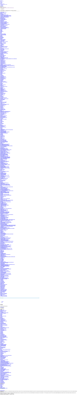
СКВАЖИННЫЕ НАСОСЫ (3, 247)
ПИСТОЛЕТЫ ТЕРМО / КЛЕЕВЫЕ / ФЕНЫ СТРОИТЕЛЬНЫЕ (7, 219)
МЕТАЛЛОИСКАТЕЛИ (3, 202)
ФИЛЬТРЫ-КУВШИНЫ (3, 132)
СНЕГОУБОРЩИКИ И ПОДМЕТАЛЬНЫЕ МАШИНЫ (6, 242)
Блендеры (1, 35)
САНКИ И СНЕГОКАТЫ (3, 205)
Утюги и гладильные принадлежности (4, 48)
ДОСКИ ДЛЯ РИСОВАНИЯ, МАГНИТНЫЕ (5, 157)
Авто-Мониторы (2, 175)
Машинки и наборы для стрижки (4, 41)
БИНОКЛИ (1, 252)
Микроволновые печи (2, 39)
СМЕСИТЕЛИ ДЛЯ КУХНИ (3, 188)
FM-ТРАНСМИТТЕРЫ (3, 176)
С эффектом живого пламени (3, 295)
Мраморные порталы (2, 286)
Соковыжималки (2, 50)
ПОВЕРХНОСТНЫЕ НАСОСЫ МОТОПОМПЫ (5, 246)
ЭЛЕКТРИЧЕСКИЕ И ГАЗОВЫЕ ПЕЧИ (4, 24)
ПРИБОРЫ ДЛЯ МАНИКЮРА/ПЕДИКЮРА (5, 111)
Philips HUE (1, 134)
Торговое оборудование (2, 234)
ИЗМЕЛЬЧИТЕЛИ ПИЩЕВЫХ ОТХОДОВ (5, 189)
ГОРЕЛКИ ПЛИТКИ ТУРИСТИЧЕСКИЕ (5, 198)
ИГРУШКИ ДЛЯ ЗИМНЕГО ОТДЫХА (4, 166)
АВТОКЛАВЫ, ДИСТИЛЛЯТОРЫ (4, 275)
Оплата (1, 1)
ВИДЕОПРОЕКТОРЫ (2, 67)
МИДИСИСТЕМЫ (2, 183)
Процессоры (1, 92)
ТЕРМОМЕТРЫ (2, 267)
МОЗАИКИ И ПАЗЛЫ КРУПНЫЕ (4, 163)
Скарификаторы (2, 231)
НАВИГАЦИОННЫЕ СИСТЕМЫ (4, 178)
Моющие (1, 45)
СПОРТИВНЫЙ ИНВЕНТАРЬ (3, 203)
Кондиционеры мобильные (3, 77)
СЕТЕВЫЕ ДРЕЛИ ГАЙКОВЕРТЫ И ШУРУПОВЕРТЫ (6, 214)
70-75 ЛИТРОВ (2, 260)
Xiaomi (1, 29)
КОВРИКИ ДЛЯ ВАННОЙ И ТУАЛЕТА (4, 192)
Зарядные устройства (2, 169)
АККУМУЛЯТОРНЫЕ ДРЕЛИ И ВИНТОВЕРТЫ (6, 208)
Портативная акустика (2, 180)
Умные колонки (2, 121)
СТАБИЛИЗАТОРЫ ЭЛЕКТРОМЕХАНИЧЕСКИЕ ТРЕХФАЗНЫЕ (7, 225)
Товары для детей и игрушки (3, 269)
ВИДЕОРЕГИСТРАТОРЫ (3, 173)
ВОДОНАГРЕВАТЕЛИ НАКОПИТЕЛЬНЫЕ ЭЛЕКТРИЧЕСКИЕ (7, 256)
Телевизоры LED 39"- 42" (3, 62)
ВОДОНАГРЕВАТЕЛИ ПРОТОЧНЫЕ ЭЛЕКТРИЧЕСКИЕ (7, 262)
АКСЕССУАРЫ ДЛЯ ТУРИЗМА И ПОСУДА (5, 200)
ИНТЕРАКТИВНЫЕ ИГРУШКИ (4, 154)
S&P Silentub (1, 80)
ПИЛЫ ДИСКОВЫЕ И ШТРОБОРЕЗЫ (4, 212)
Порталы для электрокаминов (3, 284)
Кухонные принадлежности (3, 140)
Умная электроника (2, 126)
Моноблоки (1, 87)
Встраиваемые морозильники (3, 23)
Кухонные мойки (2, 17)
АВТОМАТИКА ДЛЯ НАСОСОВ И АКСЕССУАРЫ (6, 248)
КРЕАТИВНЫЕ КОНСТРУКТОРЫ (4, 144)
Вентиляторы (1, 69)
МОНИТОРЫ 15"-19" (2, 88)
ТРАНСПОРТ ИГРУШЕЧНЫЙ (3, 151)
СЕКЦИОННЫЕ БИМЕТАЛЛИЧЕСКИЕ (5, 265)
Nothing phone (1, 31)
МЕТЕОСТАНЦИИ (2, 266)
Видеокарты (1, 96)
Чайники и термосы (2, 142)
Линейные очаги (2, 283)
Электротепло (1, 75)
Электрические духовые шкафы (3, 25)
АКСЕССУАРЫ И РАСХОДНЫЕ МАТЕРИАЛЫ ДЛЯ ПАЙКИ (7, 228)
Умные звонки (1, 123)
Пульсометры (1, 105)
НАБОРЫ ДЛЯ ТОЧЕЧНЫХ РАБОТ (4, 223)
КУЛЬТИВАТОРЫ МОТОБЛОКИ (4, 240)
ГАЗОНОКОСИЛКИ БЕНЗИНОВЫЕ (4, 239)
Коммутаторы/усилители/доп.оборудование (5, 238)
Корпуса (1, 95)
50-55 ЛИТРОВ (2, 259)
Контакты (1, 0)
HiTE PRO (1, 127)
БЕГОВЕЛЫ (1, 279)
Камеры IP (1, 115)
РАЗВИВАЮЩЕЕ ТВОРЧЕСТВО (4, 156)
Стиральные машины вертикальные (4, 16)
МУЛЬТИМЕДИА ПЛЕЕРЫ (3, 66)
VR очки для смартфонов (3, 34)
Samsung (1, 30)
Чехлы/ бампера (2, 170)
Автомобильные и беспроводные (4, 46)
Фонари (1, 120)
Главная (2, 301)
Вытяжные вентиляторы (3, 76)
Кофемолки (1, 36)
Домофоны (1, 128)
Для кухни (1, 118)
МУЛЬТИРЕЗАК (2, 211)
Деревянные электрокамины (3, 289)
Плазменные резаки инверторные (4, 229)
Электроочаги (1, 280)
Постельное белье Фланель (3, 139)
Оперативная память (2, 93)
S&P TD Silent (1, 79)
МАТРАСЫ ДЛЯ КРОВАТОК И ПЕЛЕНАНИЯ (5, 273)
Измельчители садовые (2, 243)
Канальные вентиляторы (3, 78)
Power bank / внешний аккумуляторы (4, 171)
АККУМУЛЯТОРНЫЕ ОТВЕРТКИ (4, 217)
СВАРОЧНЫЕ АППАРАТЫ (3, 227)
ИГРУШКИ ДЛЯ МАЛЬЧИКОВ (4, 148)
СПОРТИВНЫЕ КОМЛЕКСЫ (3, 204)
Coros (2, 302)
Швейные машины (2, 56)
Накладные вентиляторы (3, 70)
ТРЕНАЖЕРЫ (2, 207)
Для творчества (2, 147)
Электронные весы (2, 103)
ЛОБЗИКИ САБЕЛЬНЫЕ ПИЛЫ (4, 210)
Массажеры (1, 106)
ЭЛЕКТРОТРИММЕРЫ (3, 233)
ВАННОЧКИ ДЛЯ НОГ (3, 109)
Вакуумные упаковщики (3, 55)
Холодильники (2, 14)
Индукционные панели (2, 18)
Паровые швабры (2, 49)
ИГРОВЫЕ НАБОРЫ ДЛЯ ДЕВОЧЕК (4, 161)
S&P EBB (1, 73)
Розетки (1, 122)
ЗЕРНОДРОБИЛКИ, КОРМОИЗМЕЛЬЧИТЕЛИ (5, 274)
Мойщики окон (2, 54)
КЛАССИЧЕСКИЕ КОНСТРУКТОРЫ (4, 145)
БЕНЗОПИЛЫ (2, 241)
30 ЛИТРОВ (1, 258)
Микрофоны (1, 181)
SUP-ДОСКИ (1, 197)
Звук (0, 179)
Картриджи (1, 100)
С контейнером (2, 44)
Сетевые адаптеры (2, 237)
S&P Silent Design (2, 71)
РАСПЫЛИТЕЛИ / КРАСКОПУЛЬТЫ (4, 215)
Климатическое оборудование (3, 68)
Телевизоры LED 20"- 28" (3, 63)
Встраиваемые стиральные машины (4, 22)
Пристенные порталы (2, 288)
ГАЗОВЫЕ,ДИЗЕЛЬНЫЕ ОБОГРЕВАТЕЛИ (5, 254)
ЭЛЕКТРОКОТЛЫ (2, 263)
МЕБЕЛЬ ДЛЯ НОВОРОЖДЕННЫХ (4, 270)
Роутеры (1, 119)
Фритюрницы (1, 53)
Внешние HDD (2, 85)
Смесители (1, 186)
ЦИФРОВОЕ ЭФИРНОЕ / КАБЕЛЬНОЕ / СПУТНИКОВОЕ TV (7, 65)
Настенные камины (2, 294)
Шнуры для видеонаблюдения (3, 117)
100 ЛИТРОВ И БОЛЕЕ (3, 261)
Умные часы (1, 108)
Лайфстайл (1, 195)
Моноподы (1, 124)
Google (1, 32)
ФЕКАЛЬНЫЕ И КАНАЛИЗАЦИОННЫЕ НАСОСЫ (6, 249)
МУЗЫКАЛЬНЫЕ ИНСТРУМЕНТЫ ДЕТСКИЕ (5, 149)
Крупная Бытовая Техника (3, 12)
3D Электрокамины (2, 291)
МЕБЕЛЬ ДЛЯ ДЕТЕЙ (2, 150)
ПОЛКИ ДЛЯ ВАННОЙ (3, 191)
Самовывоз (1, 2)
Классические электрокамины (3, 293)
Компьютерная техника (3, 81)
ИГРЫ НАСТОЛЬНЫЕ (3, 153)
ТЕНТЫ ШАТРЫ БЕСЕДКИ (3, 199)
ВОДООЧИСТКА (2, 130)
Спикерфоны (1, 182)
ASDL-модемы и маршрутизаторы (4, 236)
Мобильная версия (2, 390)
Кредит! (1, 3)
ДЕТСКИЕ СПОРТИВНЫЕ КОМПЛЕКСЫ (5, 271)
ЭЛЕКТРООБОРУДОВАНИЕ (3, 224)
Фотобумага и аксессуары (3, 102)
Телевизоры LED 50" (2, 61)
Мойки (1, 185)
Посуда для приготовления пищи (4, 141)
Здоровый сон (1, 107)
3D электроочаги (2, 281)
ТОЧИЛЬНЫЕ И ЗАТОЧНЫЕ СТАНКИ (4, 220)
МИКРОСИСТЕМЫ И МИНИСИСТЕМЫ (5, 184)
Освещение (1, 133)
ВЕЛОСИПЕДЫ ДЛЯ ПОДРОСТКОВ (4, 278)
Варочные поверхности (2, 26)
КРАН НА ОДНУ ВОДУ (3, 187)
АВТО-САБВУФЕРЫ (2, 177)
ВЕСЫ (1, 110)
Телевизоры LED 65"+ (2, 60)
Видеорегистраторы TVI (3, 116)
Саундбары (1, 64)
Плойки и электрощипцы (3, 42)
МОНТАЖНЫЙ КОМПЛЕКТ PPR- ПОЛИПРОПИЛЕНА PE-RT (7, 264)
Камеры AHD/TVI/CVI (2, 114)
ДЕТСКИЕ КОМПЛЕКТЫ (3, 272)
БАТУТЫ (1, 206)
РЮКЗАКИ (1, 201)
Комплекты (1, 83)
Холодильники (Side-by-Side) (3, 19)
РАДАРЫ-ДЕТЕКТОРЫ (3, 174)
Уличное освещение (2, 136)
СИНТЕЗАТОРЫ (2, 276)
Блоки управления (2, 137)
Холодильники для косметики (3, 52)
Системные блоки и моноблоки (3, 86)
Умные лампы (1, 135)
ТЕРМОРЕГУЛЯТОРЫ (3, 255)
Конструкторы (2, 143)
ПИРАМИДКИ (2, 162)
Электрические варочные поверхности (4, 27)
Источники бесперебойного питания (4, 98)
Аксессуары (1, 168)
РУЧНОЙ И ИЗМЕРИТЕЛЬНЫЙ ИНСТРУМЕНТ (6, 222)
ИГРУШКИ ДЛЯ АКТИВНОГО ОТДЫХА (5, 164)
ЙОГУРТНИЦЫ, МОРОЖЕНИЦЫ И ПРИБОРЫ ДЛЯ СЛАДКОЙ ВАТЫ (8, 58)
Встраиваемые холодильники (3, 21)
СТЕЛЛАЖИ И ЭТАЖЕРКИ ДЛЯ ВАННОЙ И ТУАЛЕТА (6, 190)
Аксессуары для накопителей (3, 97)
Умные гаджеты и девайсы (3, 112)
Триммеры (1, 232)
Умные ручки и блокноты (3, 146)
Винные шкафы (2, 20)
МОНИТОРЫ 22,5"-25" (3, 90)
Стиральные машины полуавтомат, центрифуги (5, 15)
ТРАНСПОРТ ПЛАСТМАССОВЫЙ (4, 152)
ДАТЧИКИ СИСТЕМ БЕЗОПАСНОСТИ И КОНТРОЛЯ (6, 129)
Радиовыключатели (2, 138)
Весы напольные (2, 37)
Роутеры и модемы (2, 235)
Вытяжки (1, 13)
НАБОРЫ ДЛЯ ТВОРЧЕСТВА (3, 158)
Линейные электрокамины (3, 290)
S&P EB (1, 74)
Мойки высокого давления (3, 230)
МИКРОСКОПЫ (2, 251)
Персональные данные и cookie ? (3, 4)
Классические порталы (2, 285)
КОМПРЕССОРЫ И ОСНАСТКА (4, 209)
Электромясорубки (2, 40)
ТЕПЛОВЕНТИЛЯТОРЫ (3, 253)
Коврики (1, 84)
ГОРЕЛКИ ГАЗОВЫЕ (2, 218)
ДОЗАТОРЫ (1, 193)
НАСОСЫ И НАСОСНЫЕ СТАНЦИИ (4, 244)
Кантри (1, 292)
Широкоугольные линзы (3, 125)
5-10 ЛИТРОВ (1, 257)
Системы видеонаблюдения (3, 113)
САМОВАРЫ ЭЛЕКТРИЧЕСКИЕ (4, 57)
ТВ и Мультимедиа (2, 59)
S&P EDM (1, 72)
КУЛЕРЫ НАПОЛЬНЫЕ (3, 131)
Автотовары (1, 172)
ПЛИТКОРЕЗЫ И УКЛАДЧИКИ (4, 213)
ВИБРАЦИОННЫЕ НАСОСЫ (3, 245)
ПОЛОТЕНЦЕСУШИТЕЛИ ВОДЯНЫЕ (4, 194)
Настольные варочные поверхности (4, 51)
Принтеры (1, 101)
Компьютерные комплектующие (4, 91)
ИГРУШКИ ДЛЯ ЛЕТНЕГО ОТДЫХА (4, 167)
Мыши (1, 82)
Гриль (1, 47)
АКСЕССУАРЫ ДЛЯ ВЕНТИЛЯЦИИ (4, 268)
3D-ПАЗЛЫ (1, 159)
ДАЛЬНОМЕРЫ (2, 250)
